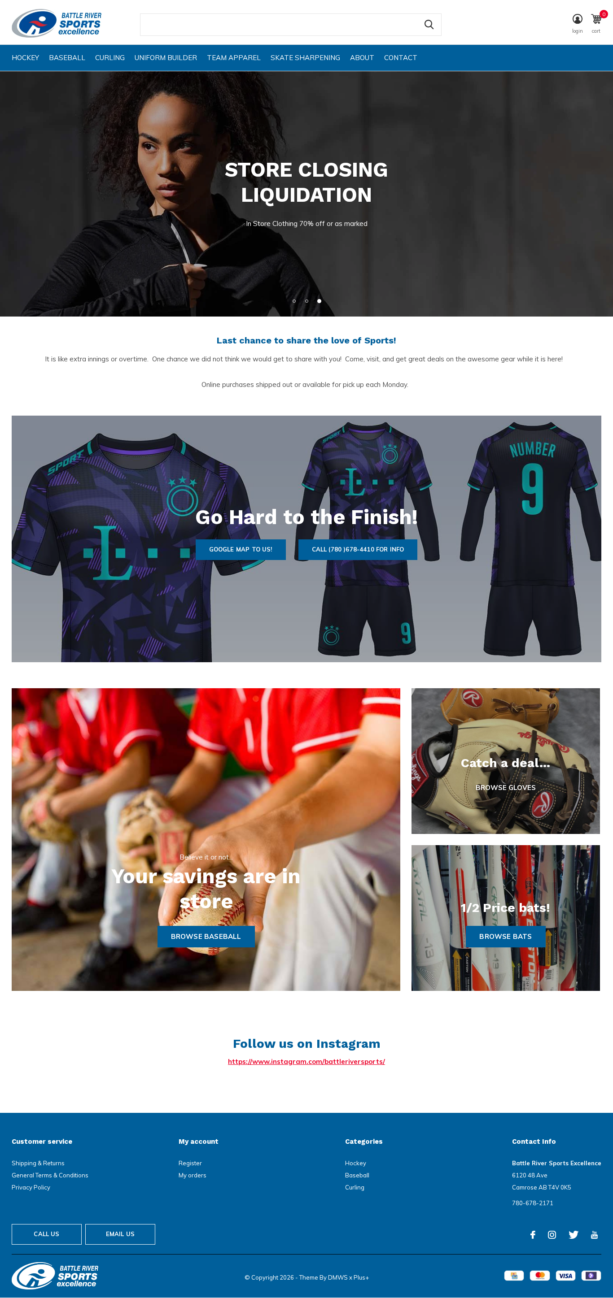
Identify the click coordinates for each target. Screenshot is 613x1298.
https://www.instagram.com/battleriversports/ (306, 1061)
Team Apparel (234, 57)
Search (429, 24)
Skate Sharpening (305, 57)
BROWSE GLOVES (506, 787)
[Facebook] (532, 1235)
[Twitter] (573, 1235)
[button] (294, 301)
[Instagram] (552, 1235)
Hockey (25, 57)
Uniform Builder (166, 57)
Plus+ (361, 1277)
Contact (400, 57)
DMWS (338, 1277)
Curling (110, 57)
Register (190, 1163)
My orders (192, 1175)
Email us (120, 1233)
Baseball (67, 57)
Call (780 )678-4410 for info (358, 549)
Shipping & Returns (38, 1163)
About (362, 57)
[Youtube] (594, 1235)
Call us (46, 1233)
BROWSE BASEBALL (206, 936)
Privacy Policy (31, 1187)
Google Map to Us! (240, 549)
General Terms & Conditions (50, 1175)
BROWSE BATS (505, 936)
